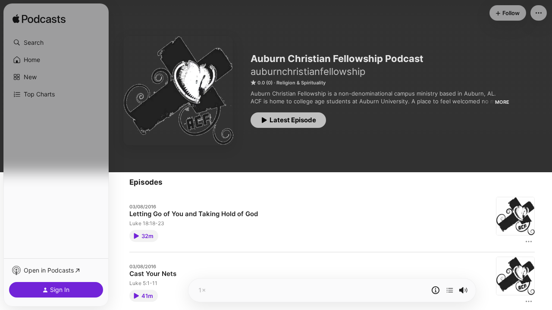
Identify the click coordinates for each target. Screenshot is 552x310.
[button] (56, 42)
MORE (502, 102)
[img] (39, 19)
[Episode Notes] (435, 290)
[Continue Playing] (450, 290)
